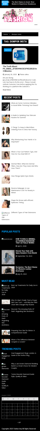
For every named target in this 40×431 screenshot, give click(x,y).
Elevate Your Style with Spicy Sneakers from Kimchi (26, 252)
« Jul (19, 422)
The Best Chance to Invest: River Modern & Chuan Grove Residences (24, 3)
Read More (7, 90)
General (8, 50)
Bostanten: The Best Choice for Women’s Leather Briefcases (26, 269)
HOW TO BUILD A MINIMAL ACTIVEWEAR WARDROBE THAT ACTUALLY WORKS (25, 241)
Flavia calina (24, 74)
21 (25, 411)
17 (4, 411)
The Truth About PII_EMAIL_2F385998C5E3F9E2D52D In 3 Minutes (20, 68)
